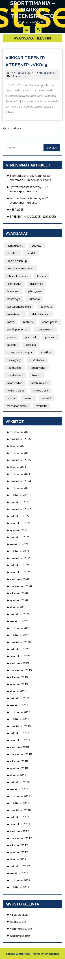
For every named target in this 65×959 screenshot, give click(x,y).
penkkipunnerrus (17, 329)
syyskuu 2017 (19, 852)
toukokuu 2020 (20, 628)
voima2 (46, 398)
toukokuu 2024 (20, 474)
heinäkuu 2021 (20, 537)
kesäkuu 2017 (19, 873)
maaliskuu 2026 (20, 439)
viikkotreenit (40, 390)
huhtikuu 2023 (19, 495)
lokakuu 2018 (19, 761)
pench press (49, 322)
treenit (36, 375)
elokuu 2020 (18, 607)
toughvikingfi (15, 375)
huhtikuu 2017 (19, 887)
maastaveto (14, 314)
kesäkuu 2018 (19, 789)
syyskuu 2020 (19, 600)
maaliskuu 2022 (20, 509)
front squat (14, 283)
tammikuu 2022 (20, 523)
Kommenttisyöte (21, 929)
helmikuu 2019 (19, 733)
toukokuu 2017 (20, 880)
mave (10, 322)
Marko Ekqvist (47, 72)
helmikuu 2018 (19, 817)
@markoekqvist (13, 128)
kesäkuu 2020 (19, 621)
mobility (28, 322)
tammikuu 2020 (20, 656)
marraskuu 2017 (21, 838)
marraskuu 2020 (21, 586)
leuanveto (46, 306)
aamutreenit (15, 245)
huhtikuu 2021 (19, 551)
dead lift (12, 253)
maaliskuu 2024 (20, 481)
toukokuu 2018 (20, 796)
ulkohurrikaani (39, 383)
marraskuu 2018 (21, 754)
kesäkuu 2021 (19, 544)
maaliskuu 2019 (20, 726)
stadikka (46, 352)
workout (41, 405)
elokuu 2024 (18, 467)
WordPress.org (20, 936)
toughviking (14, 367)
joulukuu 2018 (19, 747)
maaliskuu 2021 (20, 558)
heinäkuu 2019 (20, 698)
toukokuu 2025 (20, 453)
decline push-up (17, 261)
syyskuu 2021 (19, 530)
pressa (11, 337)
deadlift (31, 253)
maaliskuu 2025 (20, 460)
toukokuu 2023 (20, 488)
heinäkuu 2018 (20, 782)
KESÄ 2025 (17, 210)
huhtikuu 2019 (19, 719)
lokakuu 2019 (19, 677)
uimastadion (14, 383)
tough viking (38, 367)
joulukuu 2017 (19, 831)
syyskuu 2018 (19, 768)
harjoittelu (36, 283)
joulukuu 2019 (19, 663)
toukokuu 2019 (20, 712)
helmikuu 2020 (19, 649)
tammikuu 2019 (20, 740)
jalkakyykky (35, 291)
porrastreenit (45, 329)
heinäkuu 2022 (20, 502)
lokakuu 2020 (19, 593)
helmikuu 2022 (19, 516)
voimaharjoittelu (17, 405)
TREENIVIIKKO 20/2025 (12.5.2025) (33, 217)
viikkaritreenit (15, 390)
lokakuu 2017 (19, 845)
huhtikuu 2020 (19, 635)
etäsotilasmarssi (17, 276)
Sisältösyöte (18, 922)
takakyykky (14, 360)
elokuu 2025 (18, 446)
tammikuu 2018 (20, 824)
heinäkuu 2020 (20, 614)
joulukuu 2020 (19, 579)
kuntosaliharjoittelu (19, 306)
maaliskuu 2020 (20, 642)
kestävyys (13, 299)
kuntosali (34, 299)
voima (11, 398)
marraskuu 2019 (21, 670)
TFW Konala (37, 360)
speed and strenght (19, 352)
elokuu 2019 (18, 691)
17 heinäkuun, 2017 (21, 72)
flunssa (41, 276)
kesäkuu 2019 (19, 705)
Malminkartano (40, 314)
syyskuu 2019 (19, 684)
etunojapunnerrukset (20, 268)
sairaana (30, 344)
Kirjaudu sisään (20, 915)
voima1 (28, 398)
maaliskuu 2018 (20, 810)
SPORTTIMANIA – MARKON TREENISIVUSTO (32, 9)
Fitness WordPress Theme (23, 953)
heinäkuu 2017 (20, 866)
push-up (50, 337)
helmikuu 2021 (19, 565)
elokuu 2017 (18, 859)
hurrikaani (13, 291)
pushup (11, 344)
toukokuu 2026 (20, 432)
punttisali (30, 337)
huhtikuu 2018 (19, 803)
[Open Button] (26, 29)
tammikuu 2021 (20, 572)
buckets (36, 245)
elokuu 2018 (18, 775)
